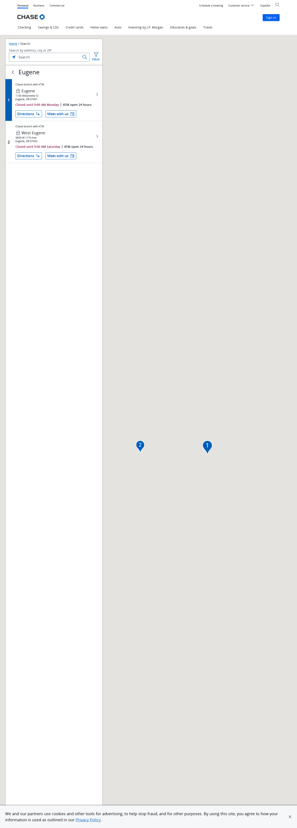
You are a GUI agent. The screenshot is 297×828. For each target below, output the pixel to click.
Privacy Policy (88, 819)
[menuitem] (211, 5)
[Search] (85, 57)
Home (13, 43)
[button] (290, 816)
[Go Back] (13, 72)
